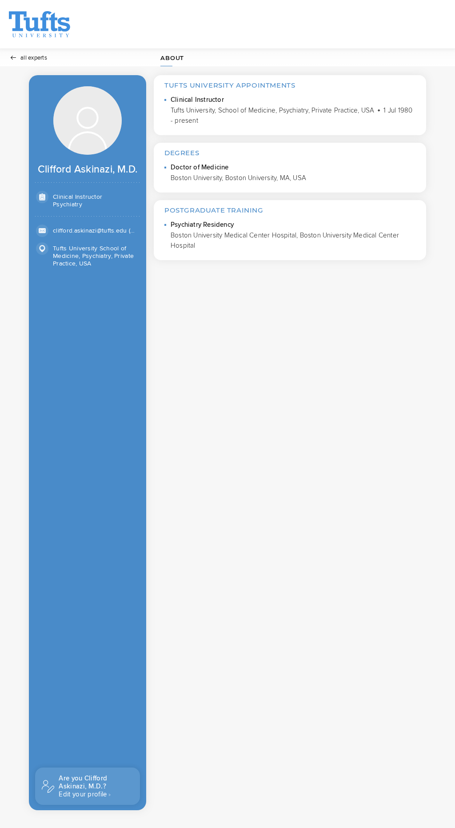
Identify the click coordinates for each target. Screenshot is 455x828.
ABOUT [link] (172, 57)
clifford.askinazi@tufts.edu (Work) (96, 230)
